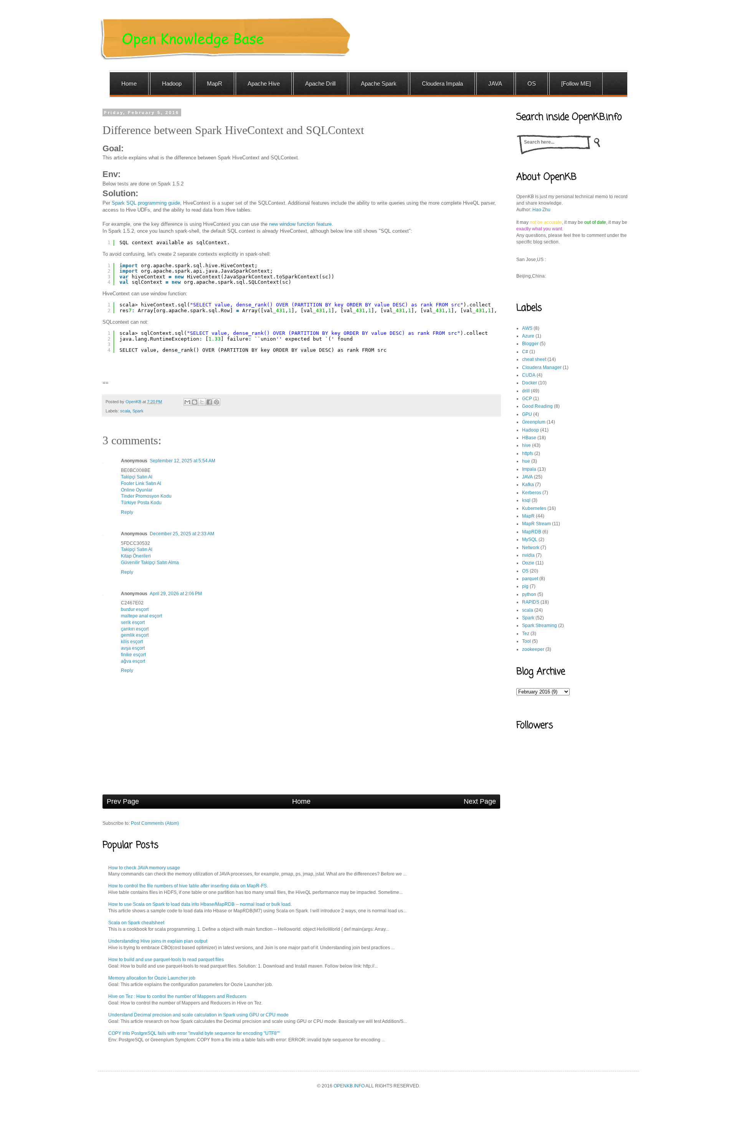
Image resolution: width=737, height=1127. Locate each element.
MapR (528, 516)
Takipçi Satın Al (136, 477)
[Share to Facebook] (209, 402)
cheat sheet (534, 359)
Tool (526, 641)
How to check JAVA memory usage (144, 867)
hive (526, 445)
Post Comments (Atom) (155, 823)
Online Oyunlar (136, 490)
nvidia (528, 555)
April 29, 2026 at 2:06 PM (176, 593)
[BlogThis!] (194, 402)
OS (525, 571)
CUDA (528, 375)
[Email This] (187, 402)
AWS (527, 328)
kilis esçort (132, 641)
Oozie (528, 563)
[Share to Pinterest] (216, 402)
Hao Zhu (541, 209)
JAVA (527, 477)
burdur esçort (135, 609)
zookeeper (533, 649)
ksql (526, 500)
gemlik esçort (135, 635)
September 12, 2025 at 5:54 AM (182, 460)
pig (525, 586)
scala (125, 411)
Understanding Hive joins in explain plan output (157, 941)
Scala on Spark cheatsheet (136, 922)
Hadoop (530, 430)
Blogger (530, 343)
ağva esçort (133, 661)
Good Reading (537, 406)
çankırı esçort (135, 629)
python (529, 594)
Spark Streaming (539, 625)
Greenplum (533, 422)
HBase (529, 437)
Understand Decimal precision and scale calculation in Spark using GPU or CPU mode (198, 1015)
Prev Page (123, 801)
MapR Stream (536, 523)
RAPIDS (530, 602)
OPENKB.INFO (349, 1086)
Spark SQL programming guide (146, 203)
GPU (527, 414)
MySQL (529, 539)
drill (526, 391)
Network (530, 547)
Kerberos (531, 492)
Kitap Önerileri (136, 556)
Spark (138, 411)
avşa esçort (133, 648)
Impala (529, 469)
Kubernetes (534, 508)
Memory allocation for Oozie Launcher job (151, 978)
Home (301, 801)
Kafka (528, 484)
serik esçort (133, 622)
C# (525, 351)
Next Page (480, 801)
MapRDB (531, 532)
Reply (127, 512)
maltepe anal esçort (141, 616)
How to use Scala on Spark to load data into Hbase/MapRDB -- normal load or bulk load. (200, 904)
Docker (529, 383)
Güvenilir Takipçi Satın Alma (150, 562)
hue (526, 461)
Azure (528, 336)
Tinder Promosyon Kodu (146, 496)
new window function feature (300, 224)
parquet (530, 578)
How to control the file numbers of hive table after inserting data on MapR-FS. (188, 886)
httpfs (527, 453)
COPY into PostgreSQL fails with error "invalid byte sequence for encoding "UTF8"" (194, 1033)
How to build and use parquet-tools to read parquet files (166, 959)
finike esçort (133, 654)
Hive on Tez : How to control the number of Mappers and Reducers (177, 996)
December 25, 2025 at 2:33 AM (182, 533)
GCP (527, 398)
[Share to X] (202, 402)
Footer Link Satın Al (141, 483)
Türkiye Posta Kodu (141, 502)
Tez (525, 633)
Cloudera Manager (542, 367)
